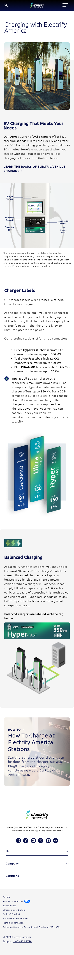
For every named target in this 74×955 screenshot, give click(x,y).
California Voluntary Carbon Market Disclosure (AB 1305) (31, 927)
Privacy (6, 897)
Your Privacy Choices (13, 901)
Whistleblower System (14, 910)
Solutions (12, 875)
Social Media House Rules (16, 918)
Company (12, 863)
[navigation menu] (65, 5)
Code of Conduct (11, 914)
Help (9, 851)
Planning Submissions (14, 923)
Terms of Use (9, 905)
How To (16, 729)
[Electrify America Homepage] (37, 815)
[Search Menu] (6, 5)
